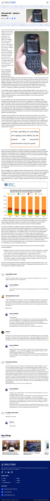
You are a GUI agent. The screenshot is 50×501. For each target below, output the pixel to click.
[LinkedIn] (12, 18)
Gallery (4, 480)
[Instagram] (12, 472)
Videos (18, 480)
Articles (4, 478)
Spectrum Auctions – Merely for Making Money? (32, 453)
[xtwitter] (5, 472)
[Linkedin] (8, 472)
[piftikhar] (8, 2)
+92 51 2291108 (7, 492)
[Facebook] (7, 18)
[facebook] (2, 472)
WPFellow (47, 499)
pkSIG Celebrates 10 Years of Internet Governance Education (10, 453)
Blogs (18, 478)
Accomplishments (7, 482)
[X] (10, 18)
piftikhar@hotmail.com (9, 495)
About (18, 482)
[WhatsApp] (15, 18)
